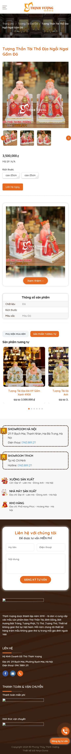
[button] (68, 138)
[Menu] (5, 7)
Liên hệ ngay (13, 186)
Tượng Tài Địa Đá (28, 23)
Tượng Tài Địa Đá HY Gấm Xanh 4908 (24, 392)
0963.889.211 (28, 442)
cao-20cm (11, 175)
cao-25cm (30, 175)
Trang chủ (8, 23)
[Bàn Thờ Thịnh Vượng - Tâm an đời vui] (38, 6)
